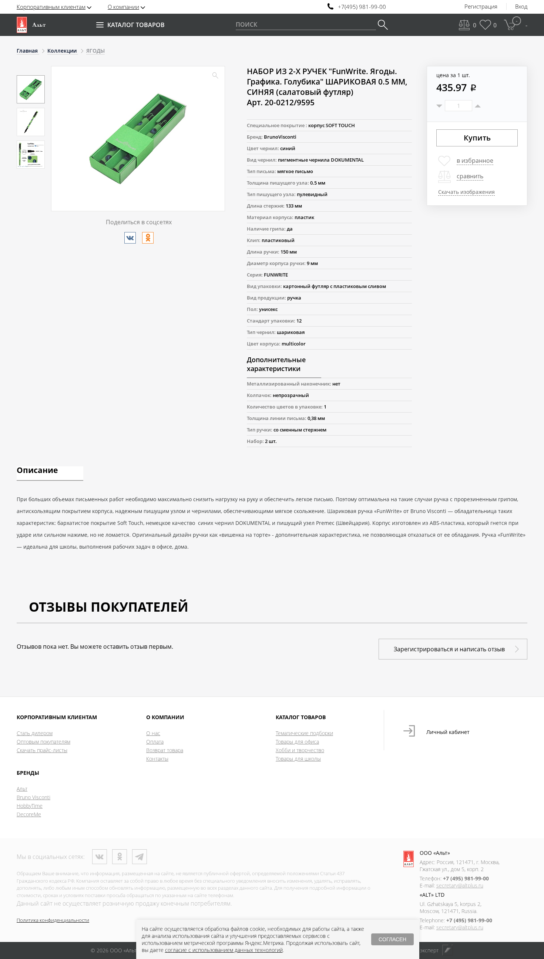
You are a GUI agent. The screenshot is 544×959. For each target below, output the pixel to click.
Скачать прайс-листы (42, 750)
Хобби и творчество (300, 750)
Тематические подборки (304, 733)
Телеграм (139, 856)
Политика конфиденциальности (53, 920)
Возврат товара (164, 750)
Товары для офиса (297, 741)
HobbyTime (30, 805)
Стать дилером (35, 733)
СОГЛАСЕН (392, 939)
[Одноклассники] (148, 238)
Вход (521, 7)
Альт (22, 788)
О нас (153, 733)
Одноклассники (119, 856)
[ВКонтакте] (130, 238)
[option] (31, 89)
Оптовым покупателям (43, 741)
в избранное (475, 160)
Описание (37, 470)
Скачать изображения (466, 191)
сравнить (470, 176)
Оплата (155, 741)
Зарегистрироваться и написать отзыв (449, 649)
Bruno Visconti (33, 797)
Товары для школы (298, 758)
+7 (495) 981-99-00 (466, 878)
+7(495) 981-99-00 (362, 7)
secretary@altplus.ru (459, 885)
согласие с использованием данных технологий (224, 949)
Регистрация (480, 7)
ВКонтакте (99, 856)
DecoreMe (29, 814)
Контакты (157, 758)
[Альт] (31, 25)
